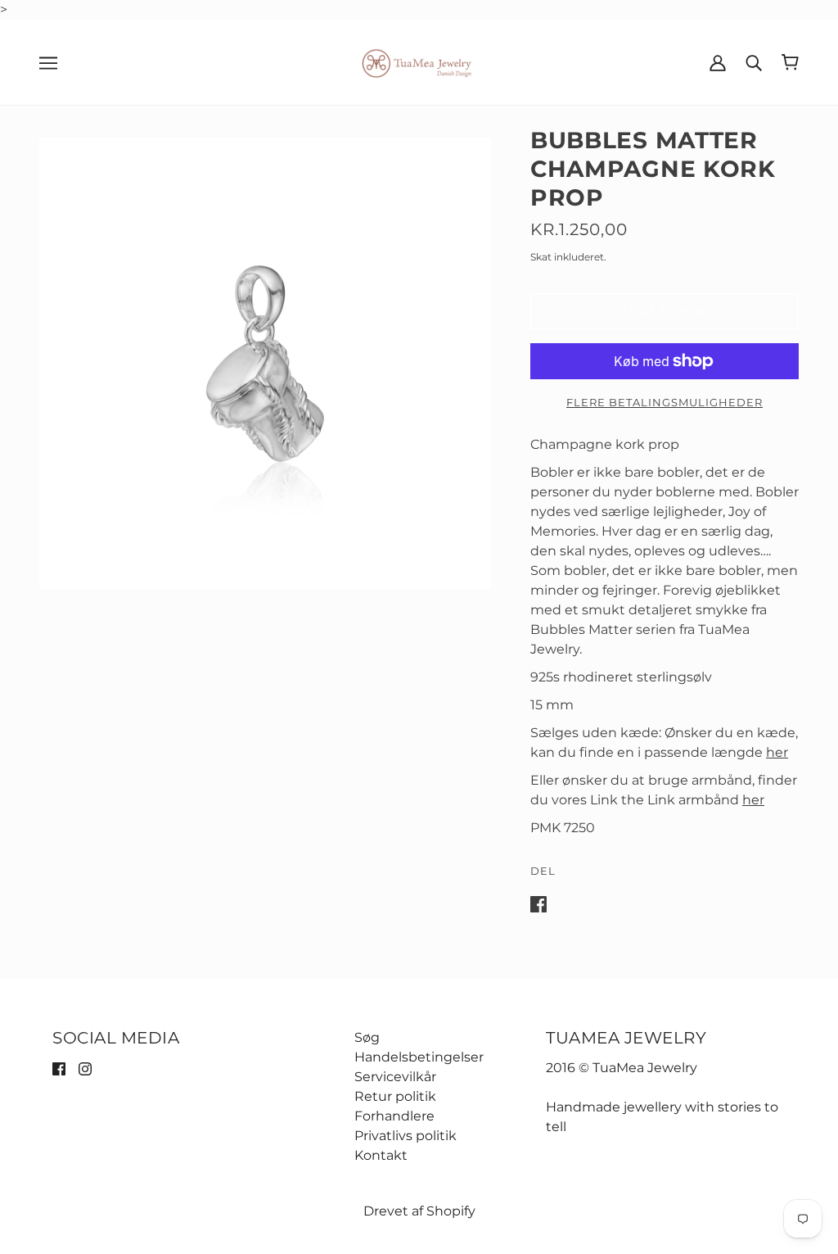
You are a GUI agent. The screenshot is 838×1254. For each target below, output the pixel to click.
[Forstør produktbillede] (265, 364)
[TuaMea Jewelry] (419, 61)
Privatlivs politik (405, 1135)
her (777, 752)
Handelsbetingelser (419, 1057)
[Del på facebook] (538, 903)
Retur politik (395, 1096)
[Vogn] (790, 62)
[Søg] (754, 62)
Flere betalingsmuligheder (664, 402)
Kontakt (381, 1155)
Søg (367, 1037)
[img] (59, 1068)
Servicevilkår (395, 1076)
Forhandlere (394, 1116)
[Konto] (718, 62)
